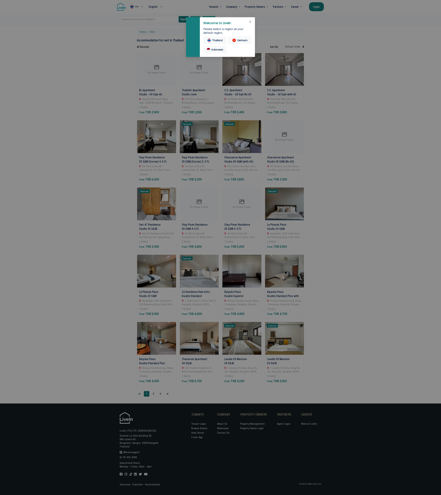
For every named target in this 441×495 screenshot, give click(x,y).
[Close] (250, 22)
